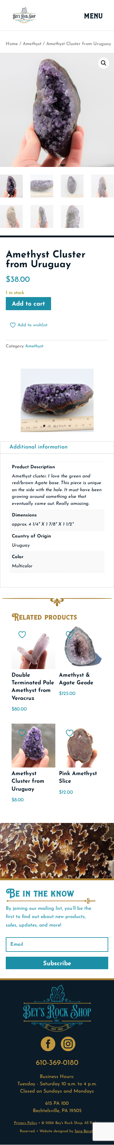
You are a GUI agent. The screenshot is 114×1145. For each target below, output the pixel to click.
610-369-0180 (57, 1063)
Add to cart (28, 304)
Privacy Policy (25, 1123)
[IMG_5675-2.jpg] (57, 430)
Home (12, 44)
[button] (103, 63)
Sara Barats (84, 1131)
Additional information (38, 447)
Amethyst (32, 44)
